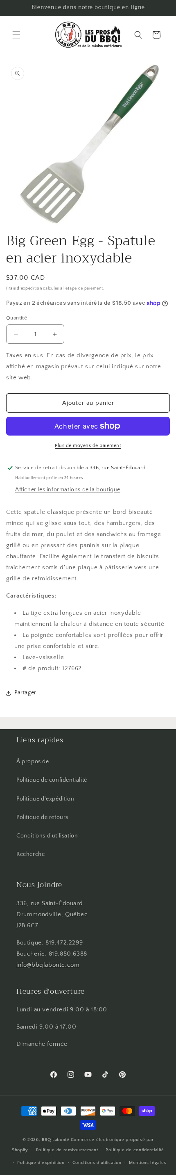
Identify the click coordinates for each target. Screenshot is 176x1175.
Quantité (16, 318)
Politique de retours (42, 817)
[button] (16, 35)
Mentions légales (147, 1162)
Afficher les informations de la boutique (67, 489)
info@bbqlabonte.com (47, 964)
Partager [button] (25, 692)
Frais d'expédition (24, 288)
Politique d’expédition (40, 1162)
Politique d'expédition (45, 799)
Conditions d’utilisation (97, 1162)
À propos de (32, 761)
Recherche (30, 854)
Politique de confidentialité (51, 780)
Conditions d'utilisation (47, 836)
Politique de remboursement (67, 1150)
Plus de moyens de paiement (88, 445)
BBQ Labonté (56, 1139)
